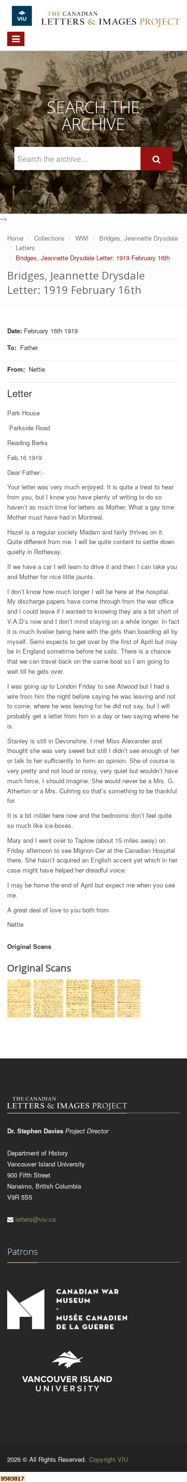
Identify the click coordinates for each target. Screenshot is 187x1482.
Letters (25, 247)
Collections (49, 238)
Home (15, 238)
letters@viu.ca (35, 1219)
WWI (82, 238)
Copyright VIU (108, 1459)
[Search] (156, 158)
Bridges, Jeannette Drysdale (138, 238)
